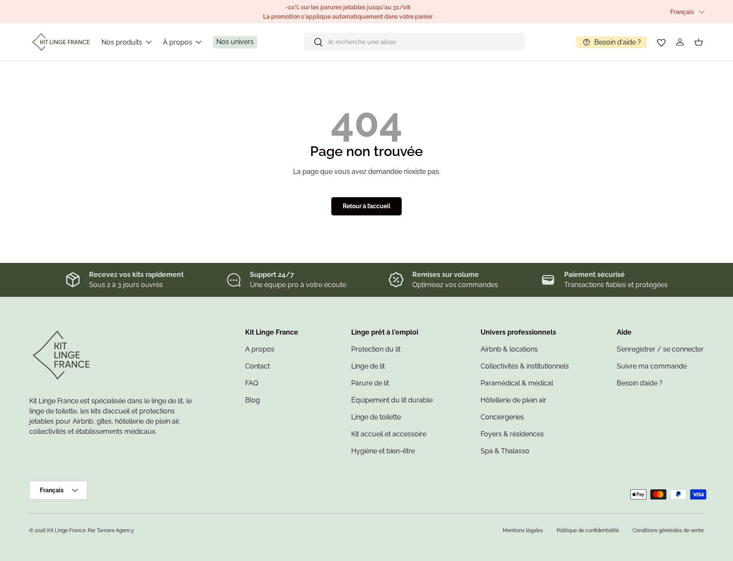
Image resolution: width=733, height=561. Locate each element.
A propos (259, 349)
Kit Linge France (66, 530)
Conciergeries (502, 417)
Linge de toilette (376, 417)
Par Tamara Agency (111, 530)
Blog (252, 400)
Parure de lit (370, 383)
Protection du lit (375, 349)
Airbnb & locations (509, 349)
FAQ (251, 383)
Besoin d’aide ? (640, 383)
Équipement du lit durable (392, 400)
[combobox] (414, 42)
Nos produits (121, 42)
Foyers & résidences (512, 434)
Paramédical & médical (517, 383)
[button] (698, 42)
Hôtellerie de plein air (513, 400)
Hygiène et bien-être (383, 451)
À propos (177, 42)
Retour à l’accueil (366, 206)
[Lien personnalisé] (661, 42)
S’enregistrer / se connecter (660, 349)
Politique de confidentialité (588, 530)
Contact (257, 366)
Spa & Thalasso (505, 451)
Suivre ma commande (652, 366)
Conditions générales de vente (668, 530)
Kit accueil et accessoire (388, 434)
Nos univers (235, 42)
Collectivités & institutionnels (525, 366)
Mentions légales (523, 530)
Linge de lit (368, 366)
